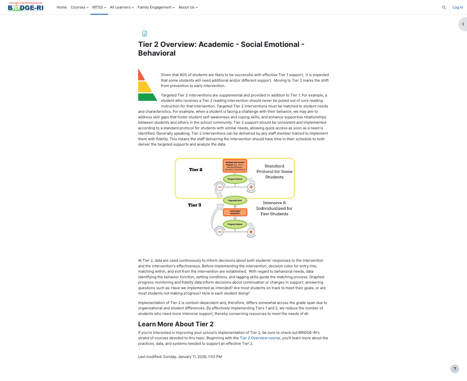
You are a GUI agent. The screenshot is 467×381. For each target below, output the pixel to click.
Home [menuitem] (62, 7)
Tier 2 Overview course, (260, 338)
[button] (444, 7)
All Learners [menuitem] (120, 7)
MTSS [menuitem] (97, 7)
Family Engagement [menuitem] (154, 7)
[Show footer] (454, 368)
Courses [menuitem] (78, 7)
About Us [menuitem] (186, 7)
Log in (458, 7)
